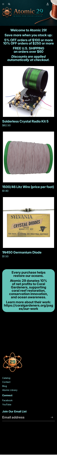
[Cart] (54, 4)
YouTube (6, 404)
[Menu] (3, 4)
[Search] (9, 4)
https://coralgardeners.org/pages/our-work (28, 307)
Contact (6, 382)
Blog (4, 386)
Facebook (7, 400)
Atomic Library (9, 390)
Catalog (6, 378)
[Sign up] (52, 417)
